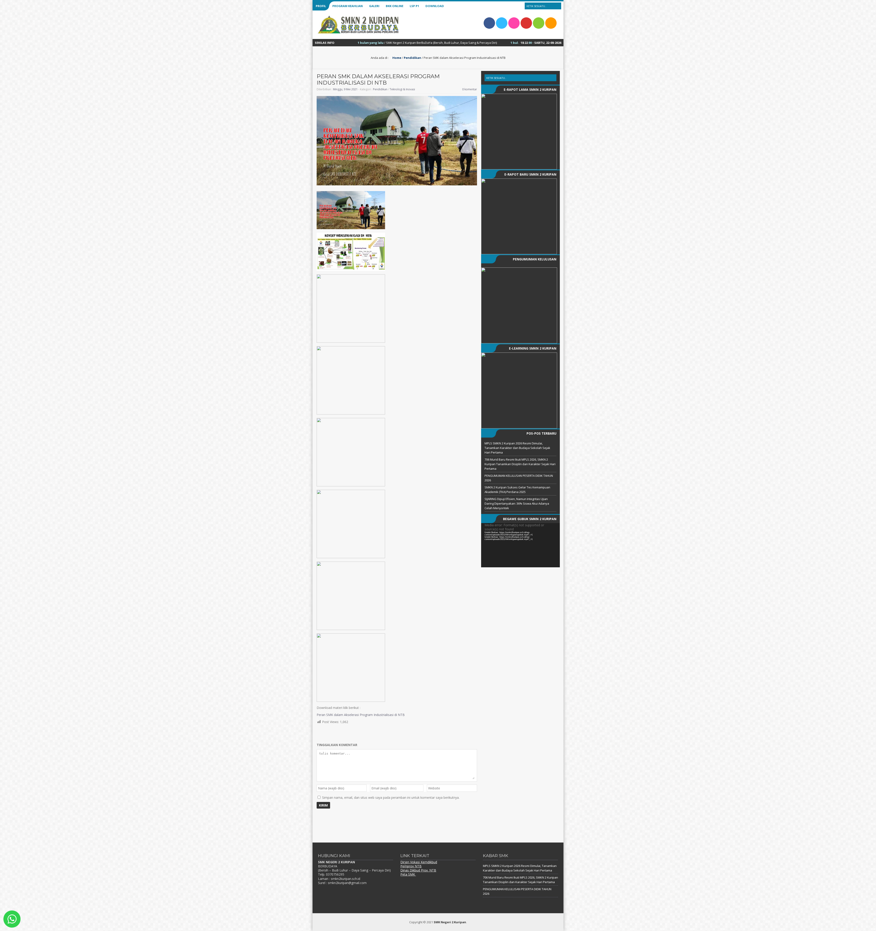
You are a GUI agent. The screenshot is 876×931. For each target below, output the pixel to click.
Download (434, 6)
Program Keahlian (347, 6)
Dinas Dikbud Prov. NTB (418, 870)
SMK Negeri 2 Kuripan (450, 922)
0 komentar (469, 89)
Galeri (374, 6)
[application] (520, 545)
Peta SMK (408, 874)
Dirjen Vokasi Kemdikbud (418, 862)
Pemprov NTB (411, 866)
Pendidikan (412, 58)
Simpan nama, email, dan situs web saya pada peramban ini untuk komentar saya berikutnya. (390, 797)
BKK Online (394, 6)
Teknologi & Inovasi (402, 89)
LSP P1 (414, 6)
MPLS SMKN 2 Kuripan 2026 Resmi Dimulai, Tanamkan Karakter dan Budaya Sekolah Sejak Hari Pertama (517, 447)
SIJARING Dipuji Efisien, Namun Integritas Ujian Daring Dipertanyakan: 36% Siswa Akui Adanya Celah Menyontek (517, 503)
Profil (321, 6)
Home (396, 58)
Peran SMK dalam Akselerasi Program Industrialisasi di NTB (361, 715)
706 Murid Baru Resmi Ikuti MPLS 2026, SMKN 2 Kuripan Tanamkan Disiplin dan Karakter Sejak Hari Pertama (520, 464)
